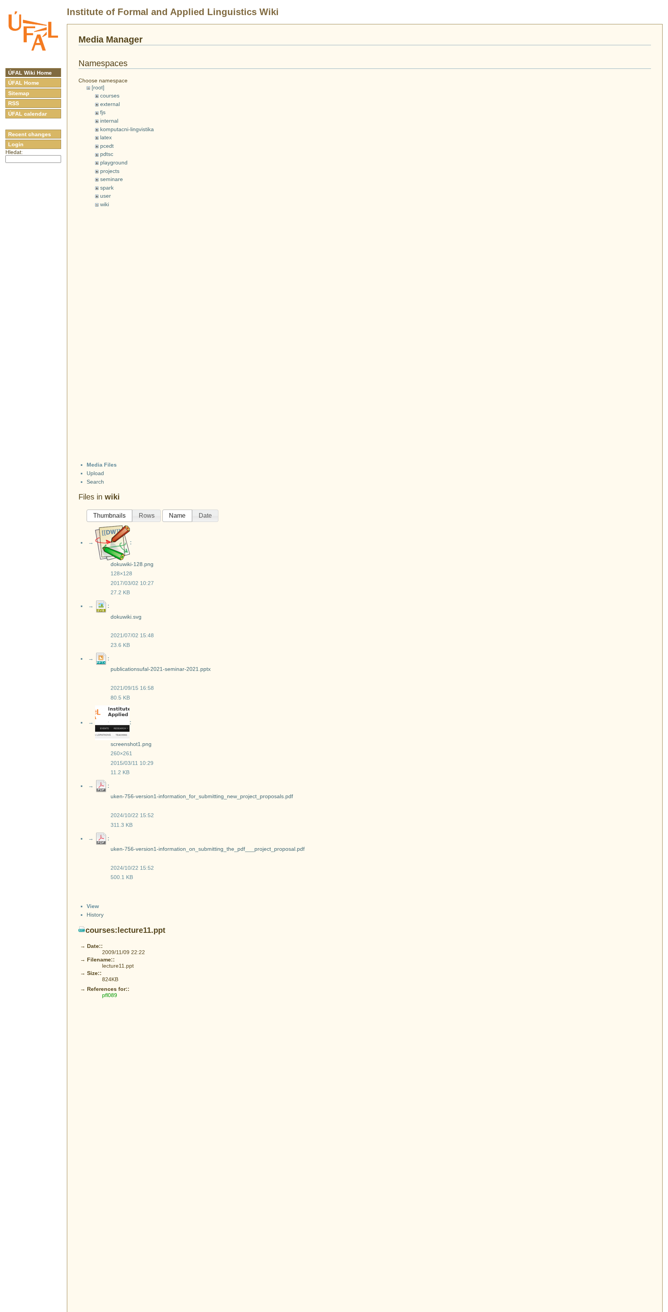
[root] (98, 87)
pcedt (107, 146)
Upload (95, 473)
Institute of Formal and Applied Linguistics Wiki (173, 12)
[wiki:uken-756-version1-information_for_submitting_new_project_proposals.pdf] (101, 786)
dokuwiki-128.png (132, 564)
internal (109, 121)
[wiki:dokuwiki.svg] (101, 606)
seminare (111, 179)
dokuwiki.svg (126, 617)
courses (109, 95)
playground (114, 162)
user (105, 196)
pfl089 (109, 995)
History (95, 915)
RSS (13, 103)
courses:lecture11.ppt (125, 930)
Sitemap (18, 93)
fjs (103, 112)
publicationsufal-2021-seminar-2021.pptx (161, 669)
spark (107, 188)
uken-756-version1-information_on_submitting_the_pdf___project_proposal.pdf (208, 849)
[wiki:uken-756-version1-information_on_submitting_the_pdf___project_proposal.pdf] (101, 838)
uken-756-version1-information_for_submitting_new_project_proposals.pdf (202, 796)
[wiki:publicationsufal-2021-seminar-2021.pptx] (101, 658)
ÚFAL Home (23, 83)
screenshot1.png (131, 744)
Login (16, 144)
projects (109, 171)
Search (95, 482)
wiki (104, 204)
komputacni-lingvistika (127, 129)
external (110, 104)
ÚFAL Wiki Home (30, 73)
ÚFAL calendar (27, 114)
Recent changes (29, 134)
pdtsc (106, 154)
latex (106, 137)
